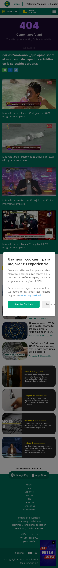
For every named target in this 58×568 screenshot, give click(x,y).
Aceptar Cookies (24, 304)
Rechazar (48, 304)
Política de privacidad (30, 295)
